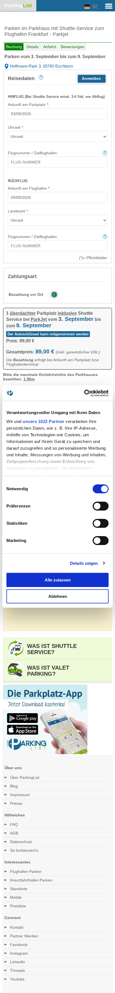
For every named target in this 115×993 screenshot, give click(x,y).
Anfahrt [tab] (49, 46)
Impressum (20, 795)
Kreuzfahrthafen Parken (31, 880)
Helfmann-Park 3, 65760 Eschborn (41, 66)
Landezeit (18, 211)
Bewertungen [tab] (72, 46)
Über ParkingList (24, 777)
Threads (17, 970)
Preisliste (18, 906)
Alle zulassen (58, 580)
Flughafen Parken (26, 871)
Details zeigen (84, 563)
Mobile (16, 897)
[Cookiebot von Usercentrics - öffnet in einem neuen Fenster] (84, 393)
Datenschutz (21, 842)
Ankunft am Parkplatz (28, 104)
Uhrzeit (15, 127)
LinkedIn (17, 962)
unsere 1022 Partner (43, 421)
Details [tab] (33, 46)
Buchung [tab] (14, 46)
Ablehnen (57, 596)
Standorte (18, 888)
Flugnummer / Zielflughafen (32, 153)
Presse (16, 803)
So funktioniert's (24, 850)
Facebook (19, 944)
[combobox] (57, 113)
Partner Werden (24, 936)
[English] (95, 7)
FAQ (14, 824)
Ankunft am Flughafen (28, 188)
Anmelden (91, 78)
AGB (14, 833)
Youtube (17, 979)
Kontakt (16, 927)
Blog (14, 786)
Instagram (19, 953)
